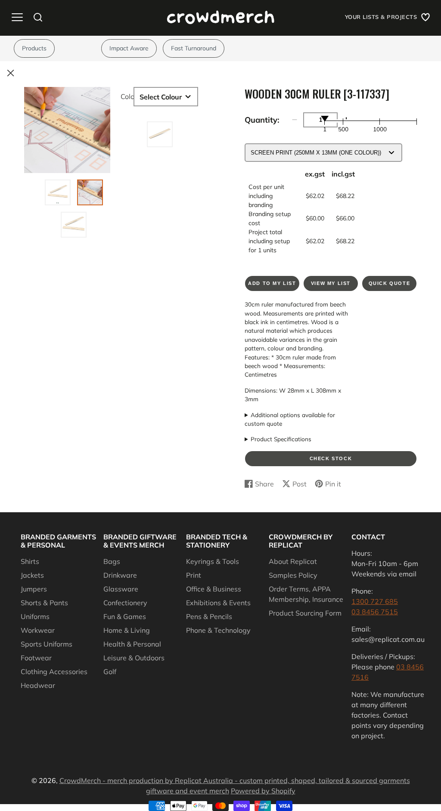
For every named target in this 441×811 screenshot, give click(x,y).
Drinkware (120, 575)
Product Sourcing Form (305, 613)
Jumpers (34, 589)
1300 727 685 (374, 601)
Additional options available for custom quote (290, 419)
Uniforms (35, 616)
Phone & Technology (218, 630)
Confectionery (125, 602)
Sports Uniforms (46, 644)
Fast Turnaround (193, 48)
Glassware (120, 589)
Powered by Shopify (263, 790)
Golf (109, 671)
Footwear (36, 657)
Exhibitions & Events (218, 602)
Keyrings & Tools (212, 561)
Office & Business (213, 589)
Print (193, 575)
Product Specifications (281, 439)
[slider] (325, 118)
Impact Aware (129, 48)
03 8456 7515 (374, 611)
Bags (111, 561)
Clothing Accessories (54, 671)
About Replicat (293, 561)
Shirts (30, 561)
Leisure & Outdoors (134, 657)
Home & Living (126, 630)
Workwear (38, 630)
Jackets (32, 575)
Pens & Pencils (209, 616)
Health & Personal (132, 644)
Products (34, 48)
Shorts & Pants (44, 602)
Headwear (38, 685)
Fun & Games (124, 616)
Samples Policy (293, 575)
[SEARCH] (38, 17)
